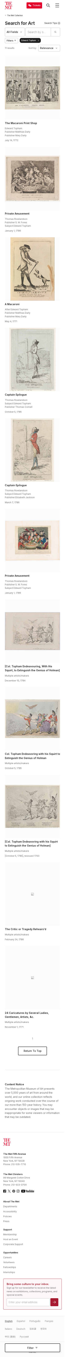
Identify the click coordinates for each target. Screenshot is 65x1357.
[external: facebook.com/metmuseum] (4, 1191)
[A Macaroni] (32, 269)
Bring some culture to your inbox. (28, 1284)
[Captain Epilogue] (32, 359)
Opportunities (10, 1252)
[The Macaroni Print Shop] (32, 88)
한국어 (43, 1329)
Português (34, 1321)
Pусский (24, 1336)
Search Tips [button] (50, 23)
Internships (9, 1272)
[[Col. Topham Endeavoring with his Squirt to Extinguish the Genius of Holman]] (32, 806)
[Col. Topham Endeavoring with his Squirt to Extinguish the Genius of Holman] (32, 718)
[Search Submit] (55, 32)
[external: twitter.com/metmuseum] (9, 1191)
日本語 (33, 1329)
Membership (10, 1234)
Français (49, 1321)
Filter (30, 1347)
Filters (10, 40)
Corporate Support (13, 1244)
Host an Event (10, 1239)
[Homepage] (8, 5)
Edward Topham (28, 40)
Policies (7, 1216)
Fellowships (9, 1267)
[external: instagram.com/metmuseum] (18, 1191)
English (8, 1321)
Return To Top (33, 1050)
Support (7, 1229)
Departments (10, 1206)
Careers (7, 1257)
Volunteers (9, 1262)
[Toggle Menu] (57, 5)
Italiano (8, 1329)
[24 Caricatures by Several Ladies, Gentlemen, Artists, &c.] (32, 977)
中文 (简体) (10, 1336)
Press (6, 1221)
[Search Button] (48, 5)
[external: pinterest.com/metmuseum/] (13, 1191)
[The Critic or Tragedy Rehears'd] (32, 894)
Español (21, 1321)
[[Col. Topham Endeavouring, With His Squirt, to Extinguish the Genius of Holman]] (32, 631)
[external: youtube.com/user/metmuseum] (27, 1191)
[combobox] (38, 32)
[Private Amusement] (32, 178)
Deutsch (20, 1329)
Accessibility (10, 1211)
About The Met (11, 1201)
